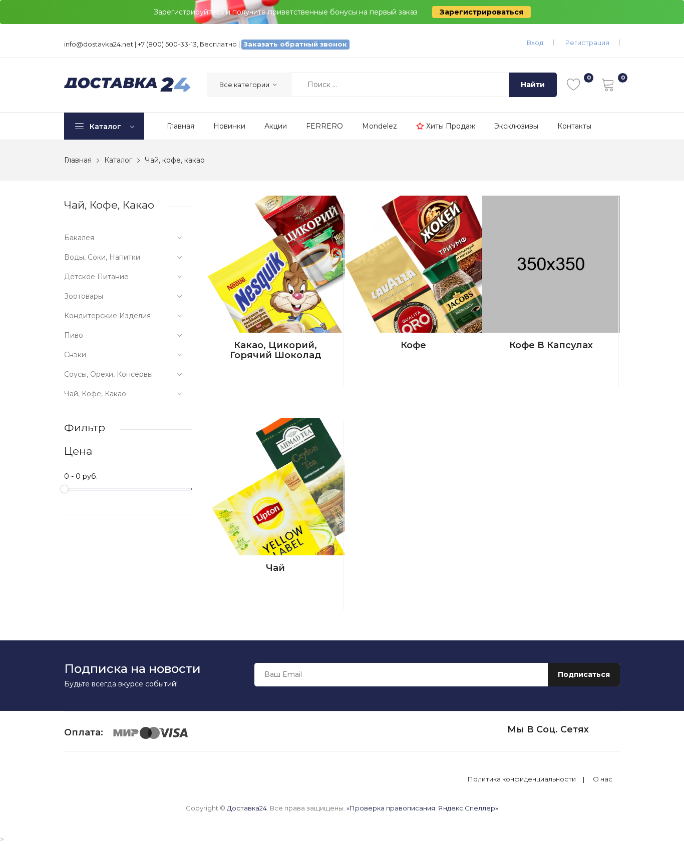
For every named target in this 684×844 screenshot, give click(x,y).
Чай (275, 568)
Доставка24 (247, 808)
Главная (180, 126)
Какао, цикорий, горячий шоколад (275, 350)
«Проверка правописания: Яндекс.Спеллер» (422, 808)
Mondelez (379, 126)
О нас (602, 779)
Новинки (229, 126)
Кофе (413, 345)
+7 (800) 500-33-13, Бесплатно (187, 44)
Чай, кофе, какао (95, 394)
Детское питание (96, 277)
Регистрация (587, 43)
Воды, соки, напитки (102, 257)
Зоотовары (83, 296)
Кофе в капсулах (551, 345)
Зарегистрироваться (481, 12)
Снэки (75, 355)
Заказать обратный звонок (295, 44)
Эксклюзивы (516, 126)
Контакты (574, 126)
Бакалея (79, 238)
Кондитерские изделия (107, 316)
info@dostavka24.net (98, 44)
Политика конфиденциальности (522, 779)
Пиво (73, 335)
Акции (275, 126)
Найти (533, 84)
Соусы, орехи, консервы (108, 374)
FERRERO (324, 126)
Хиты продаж (449, 126)
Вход (535, 43)
